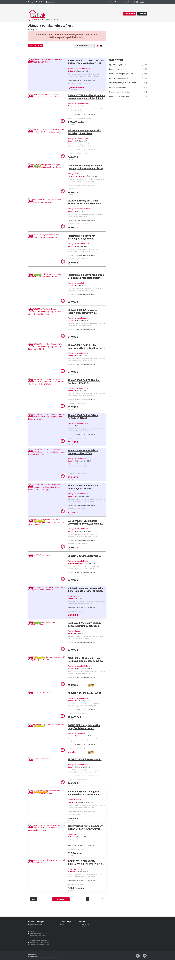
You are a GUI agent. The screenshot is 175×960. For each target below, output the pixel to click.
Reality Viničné (73, 174)
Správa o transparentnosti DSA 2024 (39, 942)
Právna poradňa (85, 924)
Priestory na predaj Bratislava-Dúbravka (78, 576)
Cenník (32, 931)
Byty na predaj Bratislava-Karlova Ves (78, 258)
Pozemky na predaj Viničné (75, 188)
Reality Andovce (74, 596)
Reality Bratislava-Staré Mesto (79, 68)
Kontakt (62, 924)
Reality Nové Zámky (75, 834)
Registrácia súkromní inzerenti (38, 935)
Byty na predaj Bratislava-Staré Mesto (78, 153)
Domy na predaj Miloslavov (75, 814)
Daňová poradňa (85, 926)
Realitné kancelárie (116, 2)
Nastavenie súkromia (35, 938)
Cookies (32, 926)
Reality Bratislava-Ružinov (77, 283)
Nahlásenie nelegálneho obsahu (38, 940)
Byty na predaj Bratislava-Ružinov (77, 298)
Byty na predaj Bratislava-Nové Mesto (78, 681)
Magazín (126, 2)
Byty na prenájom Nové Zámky (76, 849)
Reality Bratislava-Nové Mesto (79, 103)
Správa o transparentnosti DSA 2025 (39, 944)
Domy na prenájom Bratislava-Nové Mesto (79, 118)
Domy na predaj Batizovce (75, 646)
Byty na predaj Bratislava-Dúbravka (77, 543)
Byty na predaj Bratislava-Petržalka (77, 333)
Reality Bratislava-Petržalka (78, 318)
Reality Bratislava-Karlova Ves (79, 244)
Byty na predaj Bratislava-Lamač (76, 748)
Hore (33, 899)
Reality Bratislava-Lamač (77, 733)
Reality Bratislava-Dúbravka (78, 529)
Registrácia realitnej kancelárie (38, 933)
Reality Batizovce (74, 631)
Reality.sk (34, 20)
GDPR (31, 929)
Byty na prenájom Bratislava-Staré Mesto (79, 83)
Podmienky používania (36, 924)
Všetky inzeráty (45, 20)
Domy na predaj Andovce (75, 611)
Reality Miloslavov (75, 800)
